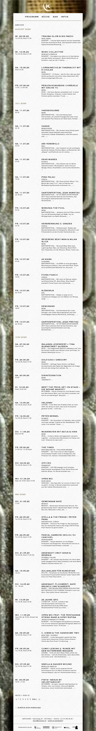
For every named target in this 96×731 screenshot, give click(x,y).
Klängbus (47, 291)
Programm (32, 17)
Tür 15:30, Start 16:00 (23, 404)
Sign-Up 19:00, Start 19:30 (25, 480)
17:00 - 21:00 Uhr (22, 87)
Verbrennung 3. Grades (56, 224)
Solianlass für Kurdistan (58, 571)
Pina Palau (48, 178)
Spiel (43, 92)
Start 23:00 (22, 69)
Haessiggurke (50, 111)
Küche (46, 17)
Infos (64, 17)
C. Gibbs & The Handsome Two (60, 634)
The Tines (56, 448)
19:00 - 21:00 (22, 681)
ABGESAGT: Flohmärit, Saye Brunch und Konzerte (58, 585)
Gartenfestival (48, 115)
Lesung (44, 405)
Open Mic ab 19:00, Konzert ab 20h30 (26, 617)
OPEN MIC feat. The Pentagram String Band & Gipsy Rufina (60, 617)
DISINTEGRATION (51, 376)
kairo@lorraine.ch (39, 721)
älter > (34, 699)
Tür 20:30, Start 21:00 (23, 37)
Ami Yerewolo (50, 145)
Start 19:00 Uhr (22, 388)
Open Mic (47, 480)
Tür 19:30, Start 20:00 (23, 601)
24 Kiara (46, 260)
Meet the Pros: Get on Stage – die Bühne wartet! (60, 388)
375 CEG (46, 464)
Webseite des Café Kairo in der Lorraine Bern (48, 6)
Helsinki (46, 403)
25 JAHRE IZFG (49, 600)
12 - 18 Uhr (22, 585)
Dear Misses (49, 160)
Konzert (45, 41)
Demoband (48, 307)
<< (16, 699)
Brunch (44, 506)
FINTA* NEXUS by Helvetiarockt (51, 681)
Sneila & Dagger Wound (56, 665)
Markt (44, 588)
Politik (44, 573)
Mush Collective (52, 53)
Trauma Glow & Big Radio (57, 37)
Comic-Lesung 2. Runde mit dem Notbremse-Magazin (58, 649)
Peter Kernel (50, 417)
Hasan (46, 127)
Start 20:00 (22, 345)
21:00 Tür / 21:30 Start (23, 449)
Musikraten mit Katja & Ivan (59, 433)
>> (39, 699)
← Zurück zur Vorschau (28, 708)
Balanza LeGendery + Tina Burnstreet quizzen (58, 345)
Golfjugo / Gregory (54, 361)
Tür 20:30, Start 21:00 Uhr (24, 554)
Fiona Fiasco (49, 276)
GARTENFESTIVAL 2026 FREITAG (59, 322)
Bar (55, 17)
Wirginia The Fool (53, 209)
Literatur (45, 602)
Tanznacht (46, 74)
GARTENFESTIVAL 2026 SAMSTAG (60, 193)
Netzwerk (45, 391)
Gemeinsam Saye (51, 502)
